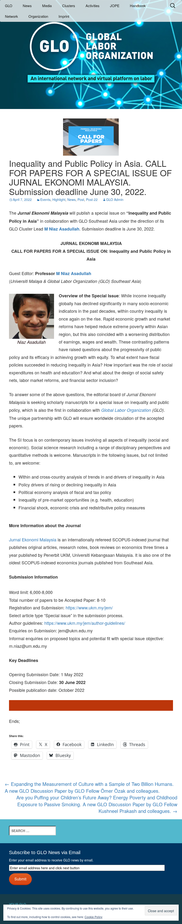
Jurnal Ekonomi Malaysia (32, 539)
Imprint (64, 16)
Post (80, 199)
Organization (38, 16)
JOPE (114, 5)
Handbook (138, 5)
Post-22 (92, 199)
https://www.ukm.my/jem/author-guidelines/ (84, 623)
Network (11, 16)
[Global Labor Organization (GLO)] (91, 48)
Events (45, 199)
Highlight (58, 199)
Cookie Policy (93, 917)
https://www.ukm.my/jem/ (89, 607)
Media (47, 5)
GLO (8, 5)
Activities (93, 5)
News (27, 5)
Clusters (68, 5)
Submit (20, 878)
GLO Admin (114, 199)
